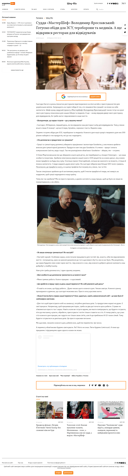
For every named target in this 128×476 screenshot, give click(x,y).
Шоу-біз (72, 3)
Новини (5, 9)
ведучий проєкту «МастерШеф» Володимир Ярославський (81, 110)
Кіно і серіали (48, 9)
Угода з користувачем (35, 463)
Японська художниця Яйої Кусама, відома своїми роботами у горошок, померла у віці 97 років (18, 64)
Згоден (58, 473)
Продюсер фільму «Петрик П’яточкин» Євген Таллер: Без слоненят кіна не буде (48, 428)
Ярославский (54, 376)
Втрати (86, 9)
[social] (89, 385)
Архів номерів (98, 3)
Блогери (74, 9)
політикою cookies (64, 468)
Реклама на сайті (7, 463)
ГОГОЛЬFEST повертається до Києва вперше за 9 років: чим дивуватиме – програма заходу (19, 34)
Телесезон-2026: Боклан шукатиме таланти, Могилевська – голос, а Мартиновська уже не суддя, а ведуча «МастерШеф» (79, 430)
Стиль (62, 9)
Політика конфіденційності (56, 463)
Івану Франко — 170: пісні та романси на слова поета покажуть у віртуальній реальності (19, 25)
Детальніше (68, 473)
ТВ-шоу (34, 9)
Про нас (20, 463)
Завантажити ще (17, 70)
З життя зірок (19, 9)
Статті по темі (42, 396)
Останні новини (9, 17)
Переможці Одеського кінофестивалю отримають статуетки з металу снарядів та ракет (19, 43)
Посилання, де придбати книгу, (49, 167)
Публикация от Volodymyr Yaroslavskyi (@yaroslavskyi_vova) (57, 369)
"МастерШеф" (65, 376)
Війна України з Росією (80, 376)
